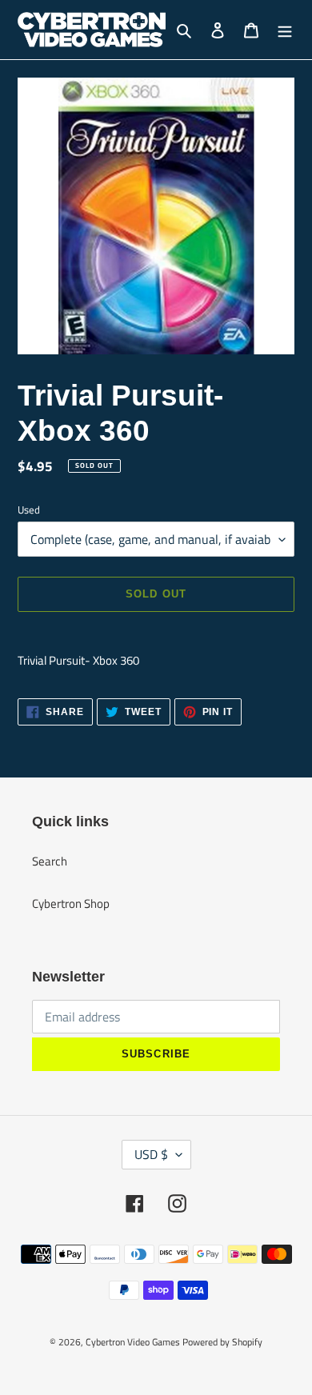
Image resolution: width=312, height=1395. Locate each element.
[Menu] (285, 30)
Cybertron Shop (71, 903)
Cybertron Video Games (133, 1341)
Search (49, 861)
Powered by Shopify (222, 1341)
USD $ (151, 1154)
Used (29, 510)
